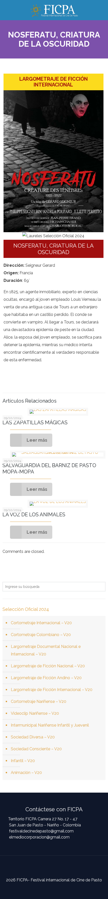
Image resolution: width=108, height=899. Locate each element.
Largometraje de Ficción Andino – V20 (46, 677)
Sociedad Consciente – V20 (36, 748)
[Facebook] (49, 890)
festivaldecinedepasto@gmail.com (41, 831)
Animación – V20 (26, 772)
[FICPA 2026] (54, 10)
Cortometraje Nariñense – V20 (38, 701)
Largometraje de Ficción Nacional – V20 (48, 666)
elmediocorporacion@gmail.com (39, 837)
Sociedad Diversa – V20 (33, 737)
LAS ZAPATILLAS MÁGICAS (35, 422)
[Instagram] (58, 890)
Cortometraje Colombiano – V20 (41, 634)
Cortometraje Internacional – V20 (41, 622)
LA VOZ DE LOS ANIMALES (34, 515)
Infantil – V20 (23, 760)
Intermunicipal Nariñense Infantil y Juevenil (50, 725)
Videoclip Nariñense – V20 (35, 713)
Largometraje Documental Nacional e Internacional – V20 (46, 650)
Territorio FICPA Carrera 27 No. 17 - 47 (42, 819)
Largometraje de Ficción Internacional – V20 (51, 689)
